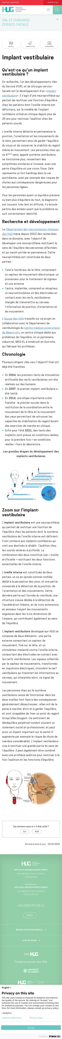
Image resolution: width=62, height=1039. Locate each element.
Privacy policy (36, 1018)
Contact (30, 915)
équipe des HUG (14, 319)
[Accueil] (14, 9)
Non (37, 832)
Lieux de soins (29, 941)
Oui (24, 832)
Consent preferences (11, 1018)
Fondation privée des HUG (31, 962)
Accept (31, 1027)
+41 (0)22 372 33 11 (31, 906)
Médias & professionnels (29, 930)
